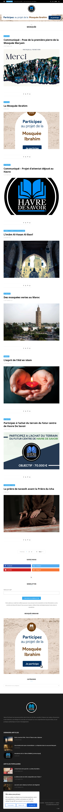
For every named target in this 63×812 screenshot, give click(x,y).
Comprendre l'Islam (9, 485)
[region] (21, 800)
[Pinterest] (27, 94)
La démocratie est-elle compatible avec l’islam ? (27, 777)
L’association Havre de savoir (52, 804)
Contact (57, 802)
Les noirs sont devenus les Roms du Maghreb (27, 785)
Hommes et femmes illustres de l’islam (14, 230)
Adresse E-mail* (8, 589)
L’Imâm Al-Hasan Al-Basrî (18, 234)
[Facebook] (23, 94)
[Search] (58, 1)
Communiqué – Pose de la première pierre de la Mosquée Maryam (31, 41)
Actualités (7, 164)
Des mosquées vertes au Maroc (22, 297)
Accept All (32, 805)
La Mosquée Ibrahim (15, 105)
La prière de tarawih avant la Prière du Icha (29, 488)
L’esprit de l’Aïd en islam (18, 360)
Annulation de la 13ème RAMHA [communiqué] (27, 753)
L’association (41, 802)
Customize (11, 805)
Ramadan (6, 356)
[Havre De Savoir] (31, 8)
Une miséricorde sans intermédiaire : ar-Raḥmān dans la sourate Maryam (35, 745)
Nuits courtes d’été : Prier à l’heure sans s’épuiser (28, 737)
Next (40, 551)
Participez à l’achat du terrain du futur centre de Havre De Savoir (30, 424)
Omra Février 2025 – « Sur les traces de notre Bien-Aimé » (26, 1)
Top (58, 808)
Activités (6, 36)
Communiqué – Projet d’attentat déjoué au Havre (28, 170)
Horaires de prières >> (50, 802)
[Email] (29, 94)
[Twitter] (25, 94)
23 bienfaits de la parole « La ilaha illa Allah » (27, 769)
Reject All (21, 805)
